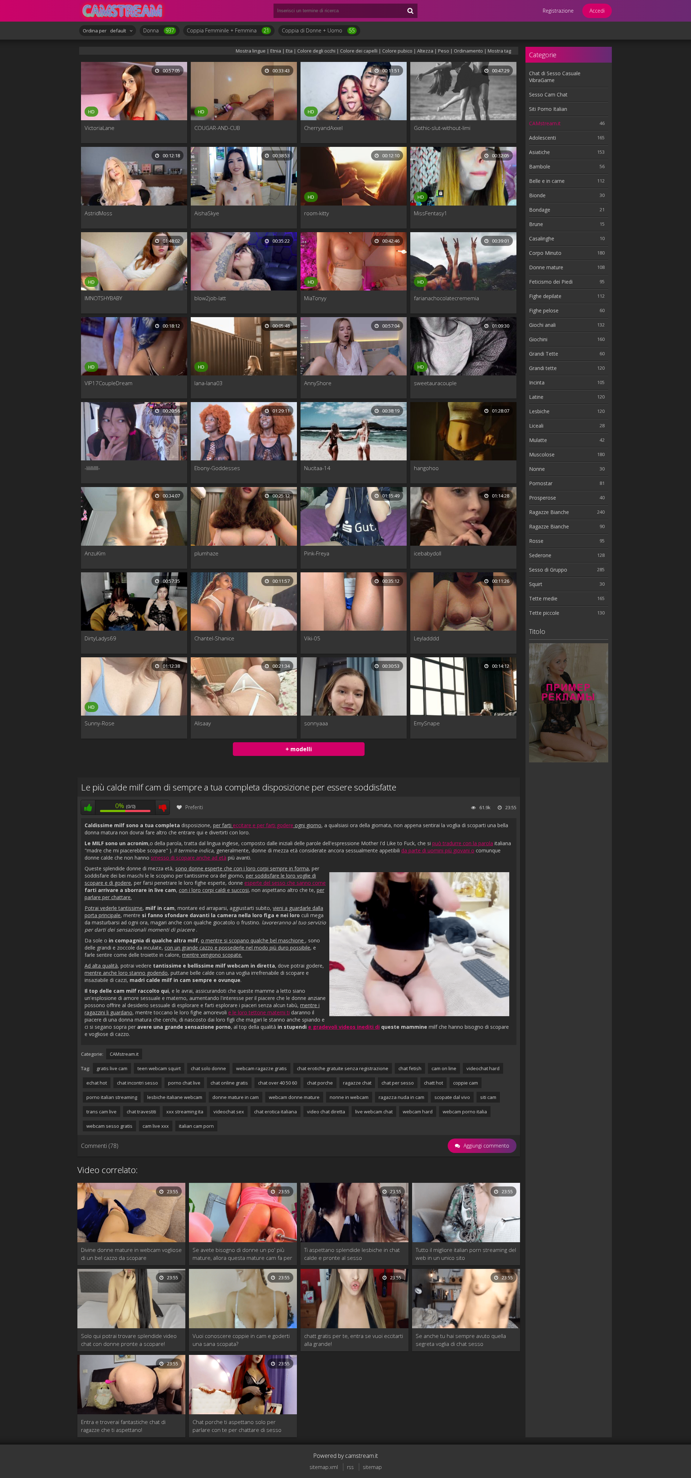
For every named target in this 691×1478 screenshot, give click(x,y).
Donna (158, 30)
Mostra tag (499, 51)
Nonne (537, 468)
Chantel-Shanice (214, 638)
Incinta (537, 382)
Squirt (535, 584)
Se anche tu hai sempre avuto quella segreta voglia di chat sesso (461, 1339)
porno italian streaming (111, 1097)
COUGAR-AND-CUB (217, 127)
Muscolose (542, 454)
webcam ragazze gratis (261, 1068)
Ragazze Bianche (549, 512)
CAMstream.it (124, 1054)
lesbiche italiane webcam (174, 1097)
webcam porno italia (465, 1111)
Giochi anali (542, 324)
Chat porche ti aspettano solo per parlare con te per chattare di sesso (237, 1425)
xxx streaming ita (184, 1111)
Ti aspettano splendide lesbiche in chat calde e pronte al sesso (352, 1253)
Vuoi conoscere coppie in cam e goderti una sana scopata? (241, 1339)
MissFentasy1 (430, 213)
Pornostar (540, 483)
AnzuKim (95, 553)
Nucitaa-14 (317, 468)
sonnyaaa (316, 723)
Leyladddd (426, 638)
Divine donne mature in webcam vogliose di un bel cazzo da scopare (131, 1253)
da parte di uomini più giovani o (437, 850)
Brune (536, 224)
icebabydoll (427, 553)
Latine (536, 396)
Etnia (275, 51)
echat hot (96, 1083)
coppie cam (465, 1083)
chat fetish (409, 1068)
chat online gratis (229, 1083)
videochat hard (483, 1068)
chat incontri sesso (137, 1083)
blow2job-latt (210, 298)
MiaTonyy (315, 298)
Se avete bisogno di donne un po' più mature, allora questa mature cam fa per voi (242, 1254)
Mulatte (538, 440)
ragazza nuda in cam (401, 1097)
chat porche (320, 1083)
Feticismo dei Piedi (551, 281)
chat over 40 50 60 (277, 1083)
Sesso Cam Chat (548, 94)
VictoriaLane (99, 127)
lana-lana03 (208, 383)
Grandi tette (543, 368)
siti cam (488, 1097)
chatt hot (433, 1083)
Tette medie (543, 598)
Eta (289, 51)
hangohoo (426, 468)
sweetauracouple (435, 383)
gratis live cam (111, 1068)
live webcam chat (374, 1111)
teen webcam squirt (159, 1068)
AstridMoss (98, 213)
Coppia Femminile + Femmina (228, 30)
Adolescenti (542, 137)
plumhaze (206, 553)
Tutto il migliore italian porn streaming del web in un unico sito (466, 1253)
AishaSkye (206, 213)
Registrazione (558, 10)
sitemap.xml (324, 1467)
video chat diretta (326, 1111)
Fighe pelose (544, 310)
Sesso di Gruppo (548, 569)
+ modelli (298, 749)
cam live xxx (156, 1126)
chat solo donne (208, 1068)
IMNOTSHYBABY (103, 298)
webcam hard (418, 1111)
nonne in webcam (349, 1097)
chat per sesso (397, 1083)
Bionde (537, 195)
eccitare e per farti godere (263, 825)
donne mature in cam (235, 1097)
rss (350, 1467)
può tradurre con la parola (462, 843)
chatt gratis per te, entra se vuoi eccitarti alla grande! (353, 1339)
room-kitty (316, 213)
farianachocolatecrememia (446, 298)
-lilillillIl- (92, 468)
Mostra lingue (251, 51)
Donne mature (546, 267)
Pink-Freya (316, 553)
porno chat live (184, 1083)
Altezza (425, 51)
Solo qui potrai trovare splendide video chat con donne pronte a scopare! (129, 1339)
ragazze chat (357, 1083)
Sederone (540, 555)
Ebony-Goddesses (217, 468)
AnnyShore (317, 383)
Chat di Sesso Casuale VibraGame (555, 77)
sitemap (372, 1467)
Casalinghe (541, 238)
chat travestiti (141, 1111)
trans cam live (101, 1111)
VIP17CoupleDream (108, 383)
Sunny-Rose (99, 723)
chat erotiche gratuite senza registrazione (342, 1068)
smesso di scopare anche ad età (188, 857)
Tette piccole (544, 612)
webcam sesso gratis (109, 1126)
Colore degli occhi (316, 51)
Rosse (536, 540)
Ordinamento (468, 51)
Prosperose (542, 497)
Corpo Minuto (545, 252)
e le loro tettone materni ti (259, 1012)
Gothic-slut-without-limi (442, 127)
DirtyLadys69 (100, 638)
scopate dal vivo (452, 1097)
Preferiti (194, 807)
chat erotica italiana (275, 1111)
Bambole (539, 166)
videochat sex (228, 1111)
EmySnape (427, 723)
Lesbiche (539, 411)
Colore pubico (397, 51)
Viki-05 (312, 638)
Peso (444, 51)
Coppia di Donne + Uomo (318, 30)
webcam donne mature (294, 1097)
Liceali (536, 425)
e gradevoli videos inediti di (344, 1026)
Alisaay (202, 723)
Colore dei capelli (359, 51)
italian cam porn (196, 1126)
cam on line (444, 1068)
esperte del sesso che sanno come (285, 882)
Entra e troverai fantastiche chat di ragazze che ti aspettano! (123, 1425)
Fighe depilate (545, 296)
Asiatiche (539, 152)
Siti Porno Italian (548, 108)
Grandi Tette (543, 353)
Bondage (539, 209)
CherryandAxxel (323, 127)
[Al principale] (122, 11)
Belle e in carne (547, 180)
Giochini (538, 339)
